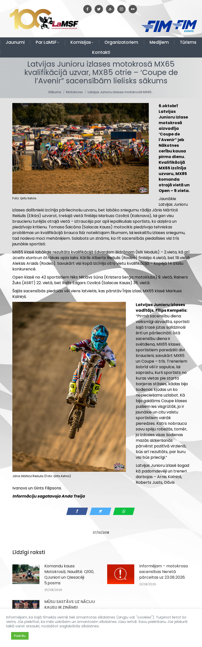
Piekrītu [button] (20, 635)
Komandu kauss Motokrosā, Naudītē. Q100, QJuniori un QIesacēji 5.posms (69, 574)
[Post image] (25, 574)
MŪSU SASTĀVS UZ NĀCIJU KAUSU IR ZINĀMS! (69, 604)
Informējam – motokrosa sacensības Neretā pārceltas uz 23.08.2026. (163, 571)
